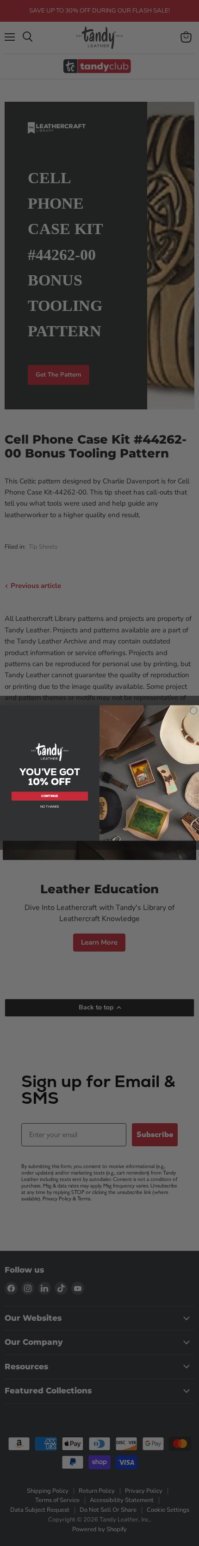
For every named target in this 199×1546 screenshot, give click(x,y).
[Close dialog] (194, 711)
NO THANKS (49, 806)
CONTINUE (49, 796)
